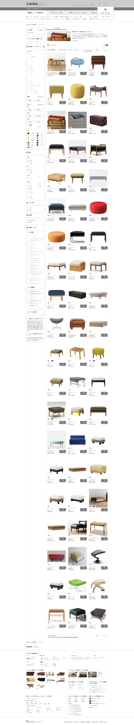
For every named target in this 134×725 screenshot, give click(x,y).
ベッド (52, 16)
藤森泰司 (76, 701)
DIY (38, 326)
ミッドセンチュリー (33, 323)
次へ (105, 49)
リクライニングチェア (35, 338)
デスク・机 (47, 16)
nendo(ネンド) (70, 701)
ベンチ (63, 657)
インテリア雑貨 (73, 19)
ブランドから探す (93, 16)
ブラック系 (32, 133)
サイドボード (70, 687)
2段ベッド (33, 664)
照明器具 (66, 16)
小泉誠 (82, 701)
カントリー (34, 322)
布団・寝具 (48, 709)
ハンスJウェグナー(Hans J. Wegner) (74, 708)
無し (30, 126)
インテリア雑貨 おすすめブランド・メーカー (97, 692)
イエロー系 (32, 140)
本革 (30, 186)
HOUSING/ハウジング (34, 305)
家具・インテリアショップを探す (78, 12)
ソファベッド (33, 658)
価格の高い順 (75, 637)
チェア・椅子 (36, 16)
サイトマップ (75, 721)
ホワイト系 (32, 135)
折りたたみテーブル (88, 658)
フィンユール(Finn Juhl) (72, 713)
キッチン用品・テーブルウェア (45, 19)
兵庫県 (45, 703)
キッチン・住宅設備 (82, 19)
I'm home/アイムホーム (34, 303)
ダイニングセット (59, 707)
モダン (36, 320)
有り (40, 126)
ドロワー (79, 685)
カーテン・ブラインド (74, 16)
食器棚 (54, 664)
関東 (27, 702)
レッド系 (40, 145)
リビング (69, 677)
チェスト (45, 664)
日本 (30, 207)
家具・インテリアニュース (96, 698)
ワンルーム (100, 674)
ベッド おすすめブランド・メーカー (95, 687)
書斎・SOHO (100, 673)
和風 (31, 322)
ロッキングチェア (56, 659)
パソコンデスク (100, 657)
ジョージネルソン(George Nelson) (74, 706)
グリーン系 (41, 140)
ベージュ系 (32, 138)
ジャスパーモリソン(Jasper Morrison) (74, 711)
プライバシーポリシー (103, 721)
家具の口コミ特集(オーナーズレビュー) (98, 703)
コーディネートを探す (58, 12)
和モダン (39, 323)
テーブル (42, 16)
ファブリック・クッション (58, 19)
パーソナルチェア (35, 340)
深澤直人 (82, 698)
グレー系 (40, 133)
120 (54, 635)
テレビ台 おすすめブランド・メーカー (96, 690)
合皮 (40, 183)
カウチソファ (33, 657)
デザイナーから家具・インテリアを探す (77, 696)
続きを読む (75, 40)
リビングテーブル (79, 659)
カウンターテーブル (79, 658)
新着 (27, 16)
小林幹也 (69, 703)
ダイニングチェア (56, 658)
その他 (31, 147)
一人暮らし (34, 326)
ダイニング (80, 677)
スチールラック (81, 684)
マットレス (33, 663)
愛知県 (49, 703)
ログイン (99, 5)
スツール (45, 657)
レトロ (39, 320)
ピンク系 (31, 145)
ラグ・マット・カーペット (32, 19)
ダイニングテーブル (79, 657)
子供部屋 (99, 672)
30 (51, 635)
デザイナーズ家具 (71, 684)
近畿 (36, 702)
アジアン (28, 682)
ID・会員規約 (82, 721)
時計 (81, 16)
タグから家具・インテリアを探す (75, 681)
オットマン (30, 337)
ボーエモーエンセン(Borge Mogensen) (75, 714)
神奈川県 (32, 703)
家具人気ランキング (95, 700)
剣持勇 (76, 698)
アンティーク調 (29, 676)
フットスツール (36, 646)
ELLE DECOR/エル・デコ (35, 291)
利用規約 (88, 721)
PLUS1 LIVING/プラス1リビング (36, 300)
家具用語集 (91, 707)
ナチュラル (32, 320)
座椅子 (54, 657)
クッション (38, 712)
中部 (31, 702)
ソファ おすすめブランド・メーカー (95, 685)
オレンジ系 (41, 138)
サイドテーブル (87, 657)
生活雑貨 (67, 19)
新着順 (64, 637)
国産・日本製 (32, 220)
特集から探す (92, 19)
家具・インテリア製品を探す (37, 12)
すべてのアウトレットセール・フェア (33, 698)
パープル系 (41, 142)
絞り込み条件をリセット (38, 46)
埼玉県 (36, 703)
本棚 (54, 663)
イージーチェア (35, 337)
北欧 (28, 320)
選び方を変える (41, 96)
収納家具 (56, 16)
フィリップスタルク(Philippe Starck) (74, 709)
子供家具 (61, 16)
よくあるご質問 (94, 721)
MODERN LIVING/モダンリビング (36, 293)
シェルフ (54, 666)
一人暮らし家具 (71, 685)
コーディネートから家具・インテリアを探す (78, 670)
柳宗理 (69, 698)
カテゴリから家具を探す (32, 653)
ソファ (30, 16)
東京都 (27, 703)
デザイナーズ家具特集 (93, 705)
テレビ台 (45, 663)
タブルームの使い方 (67, 721)
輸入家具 (37, 327)
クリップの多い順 (59, 637)
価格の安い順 (69, 637)
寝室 (89, 677)
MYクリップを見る (106, 16)
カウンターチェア (47, 659)
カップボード (80, 687)
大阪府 (40, 703)
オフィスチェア (65, 658)
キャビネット (46, 666)
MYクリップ (105, 5)
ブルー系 (31, 142)
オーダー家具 (32, 327)
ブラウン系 (41, 135)
